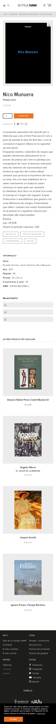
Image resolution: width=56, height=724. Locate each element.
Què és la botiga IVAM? (15, 641)
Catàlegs (13, 14)
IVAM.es (28, 690)
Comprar (24, 116)
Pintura (30, 241)
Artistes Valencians (28, 14)
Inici (5, 14)
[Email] (22, 124)
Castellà (7, 669)
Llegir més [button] (41, 713)
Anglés (6, 673)
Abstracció (10, 234)
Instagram (37, 669)
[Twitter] (18, 124)
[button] (49, 24)
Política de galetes (38, 653)
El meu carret (9, 653)
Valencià (7, 665)
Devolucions (35, 645)
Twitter (35, 673)
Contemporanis (12, 241)
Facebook (37, 665)
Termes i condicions (39, 641)
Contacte (7, 645)
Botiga (27, 5)
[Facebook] (14, 124)
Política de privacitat (39, 649)
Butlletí (35, 682)
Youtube (37, 678)
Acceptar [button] (13, 719)
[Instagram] (26, 124)
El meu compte (10, 649)
